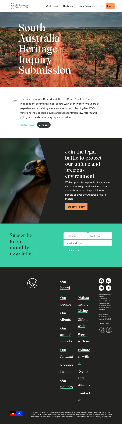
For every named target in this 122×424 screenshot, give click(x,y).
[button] (101, 5)
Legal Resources (87, 5)
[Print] (15, 100)
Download (44, 124)
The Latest (68, 5)
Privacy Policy (104, 323)
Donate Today (76, 206)
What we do (52, 5)
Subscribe (73, 250)
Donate (110, 5)
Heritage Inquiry (27, 124)
